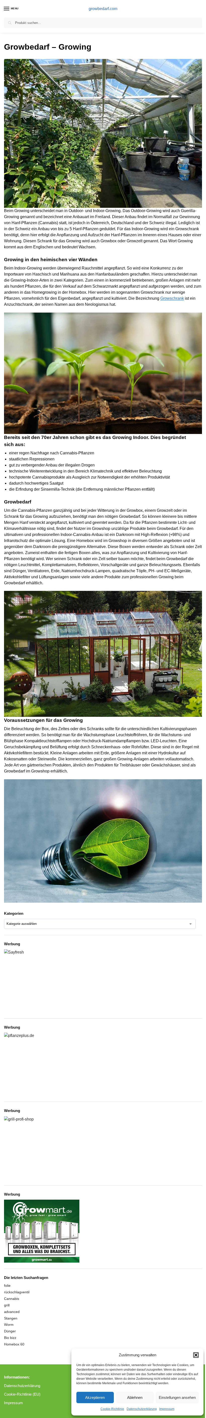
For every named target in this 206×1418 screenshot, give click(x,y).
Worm (9, 1325)
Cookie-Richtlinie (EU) (22, 1394)
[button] (195, 1355)
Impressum (166, 1409)
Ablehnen (134, 1397)
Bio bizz (10, 1338)
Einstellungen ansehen (177, 1397)
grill (7, 1305)
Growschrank (172, 298)
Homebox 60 (14, 1344)
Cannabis (11, 1299)
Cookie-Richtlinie (112, 1409)
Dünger (10, 1331)
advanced (12, 1312)
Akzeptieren (95, 1397)
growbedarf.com (103, 9)
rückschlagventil (16, 1292)
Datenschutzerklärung (142, 1409)
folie (7, 1286)
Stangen (10, 1318)
